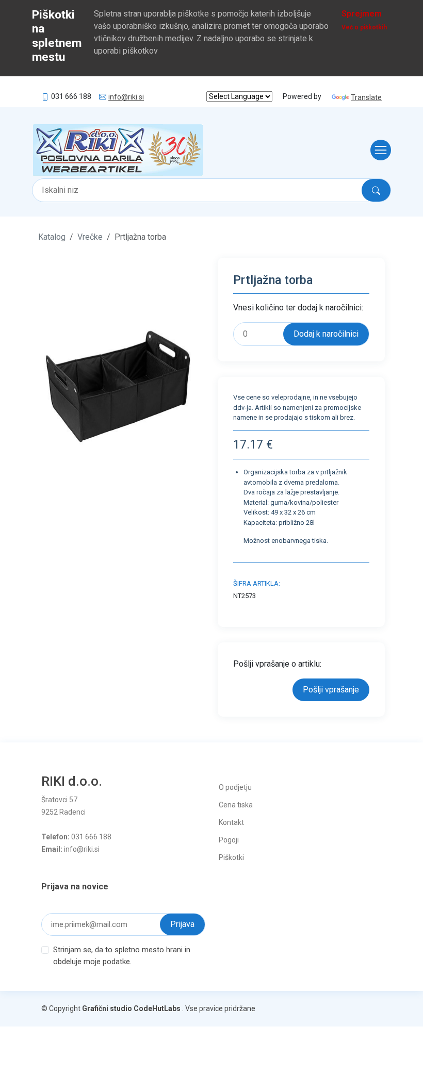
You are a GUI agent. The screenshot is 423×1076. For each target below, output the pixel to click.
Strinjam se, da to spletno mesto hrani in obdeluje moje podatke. (121, 955)
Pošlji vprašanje (331, 689)
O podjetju (235, 787)
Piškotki (231, 857)
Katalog (52, 237)
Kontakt (231, 822)
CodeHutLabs (157, 1008)
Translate (366, 97)
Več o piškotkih (364, 27)
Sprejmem (361, 14)
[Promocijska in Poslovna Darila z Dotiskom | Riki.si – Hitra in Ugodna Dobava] (118, 150)
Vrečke (90, 237)
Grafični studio (107, 1008)
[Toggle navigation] (377, 150)
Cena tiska (236, 804)
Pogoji (229, 839)
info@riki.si (126, 97)
